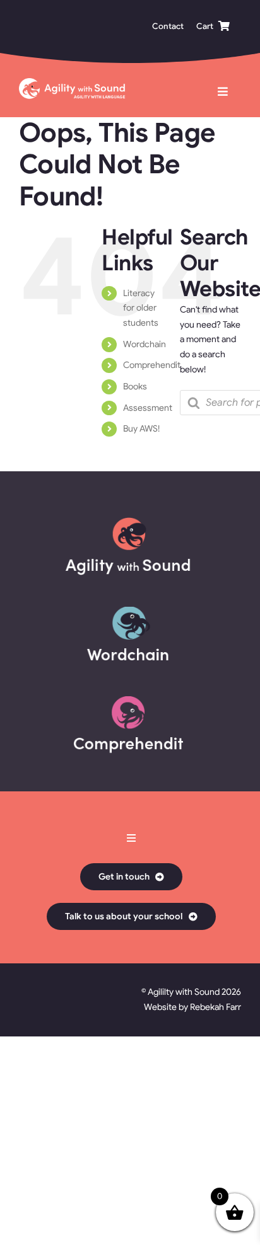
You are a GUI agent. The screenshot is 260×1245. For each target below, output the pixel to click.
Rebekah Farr (215, 1007)
